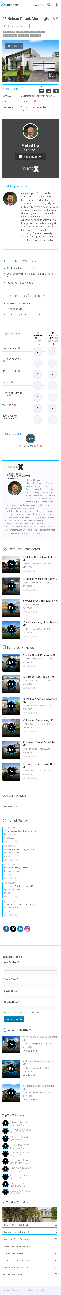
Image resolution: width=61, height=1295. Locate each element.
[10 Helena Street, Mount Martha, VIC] (27, 565)
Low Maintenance (36, 32)
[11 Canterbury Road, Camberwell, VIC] (28, 835)
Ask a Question (32, 156)
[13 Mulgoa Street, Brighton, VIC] (30, 1147)
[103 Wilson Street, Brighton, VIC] (30, 1155)
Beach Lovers (9, 32)
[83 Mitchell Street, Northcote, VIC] (28, 872)
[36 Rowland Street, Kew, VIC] (29, 728)
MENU (40, 4)
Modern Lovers (10, 35)
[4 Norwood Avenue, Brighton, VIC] (30, 1170)
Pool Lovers (23, 35)
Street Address (11, 1002)
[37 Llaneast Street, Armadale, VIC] (29, 750)
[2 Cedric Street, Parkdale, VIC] (29, 663)
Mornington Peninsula (18, 26)
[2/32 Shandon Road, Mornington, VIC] (29, 1046)
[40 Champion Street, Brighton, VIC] (30, 1178)
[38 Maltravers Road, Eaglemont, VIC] (28, 853)
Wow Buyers (36, 35)
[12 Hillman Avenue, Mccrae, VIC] (27, 586)
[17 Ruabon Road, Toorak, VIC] (29, 684)
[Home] (10, 3)
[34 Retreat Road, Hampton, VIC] (30, 1185)
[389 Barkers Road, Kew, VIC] (30, 1193)
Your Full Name (11, 962)
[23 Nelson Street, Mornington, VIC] (29, 1095)
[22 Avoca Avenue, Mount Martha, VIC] (27, 630)
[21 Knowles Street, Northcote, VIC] (28, 890)
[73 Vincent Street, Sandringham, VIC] (30, 1163)
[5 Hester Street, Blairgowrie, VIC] (27, 608)
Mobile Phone (11, 979)
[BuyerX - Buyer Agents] (15, 469)
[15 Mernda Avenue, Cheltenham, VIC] (29, 706)
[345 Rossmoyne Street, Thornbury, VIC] (28, 908)
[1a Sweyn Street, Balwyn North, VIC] (29, 772)
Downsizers (22, 32)
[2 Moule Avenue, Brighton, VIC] (30, 1124)
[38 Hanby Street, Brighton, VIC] (30, 1140)
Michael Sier (19, 476)
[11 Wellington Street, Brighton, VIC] (30, 1132)
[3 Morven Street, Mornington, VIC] (29, 1070)
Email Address (11, 991)
